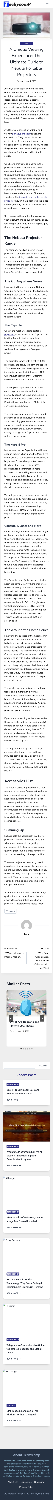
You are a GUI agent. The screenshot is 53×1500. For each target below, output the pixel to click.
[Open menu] (47, 4)
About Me (13, 1482)
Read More (14, 1100)
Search (43, 1065)
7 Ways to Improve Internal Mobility (14, 952)
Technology (26, 43)
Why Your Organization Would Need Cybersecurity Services (41, 958)
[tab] (21, 1048)
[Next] (42, 1018)
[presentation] (26, 1003)
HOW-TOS (11, 1405)
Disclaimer (39, 1482)
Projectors (10, 911)
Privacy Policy (26, 1487)
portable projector (21, 133)
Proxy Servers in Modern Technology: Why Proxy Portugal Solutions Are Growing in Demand (25, 1283)
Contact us (26, 1482)
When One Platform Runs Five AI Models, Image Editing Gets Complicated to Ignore (24, 1155)
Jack (21, 81)
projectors (9, 334)
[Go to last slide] (11, 1018)
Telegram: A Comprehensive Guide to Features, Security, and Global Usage (26, 1349)
